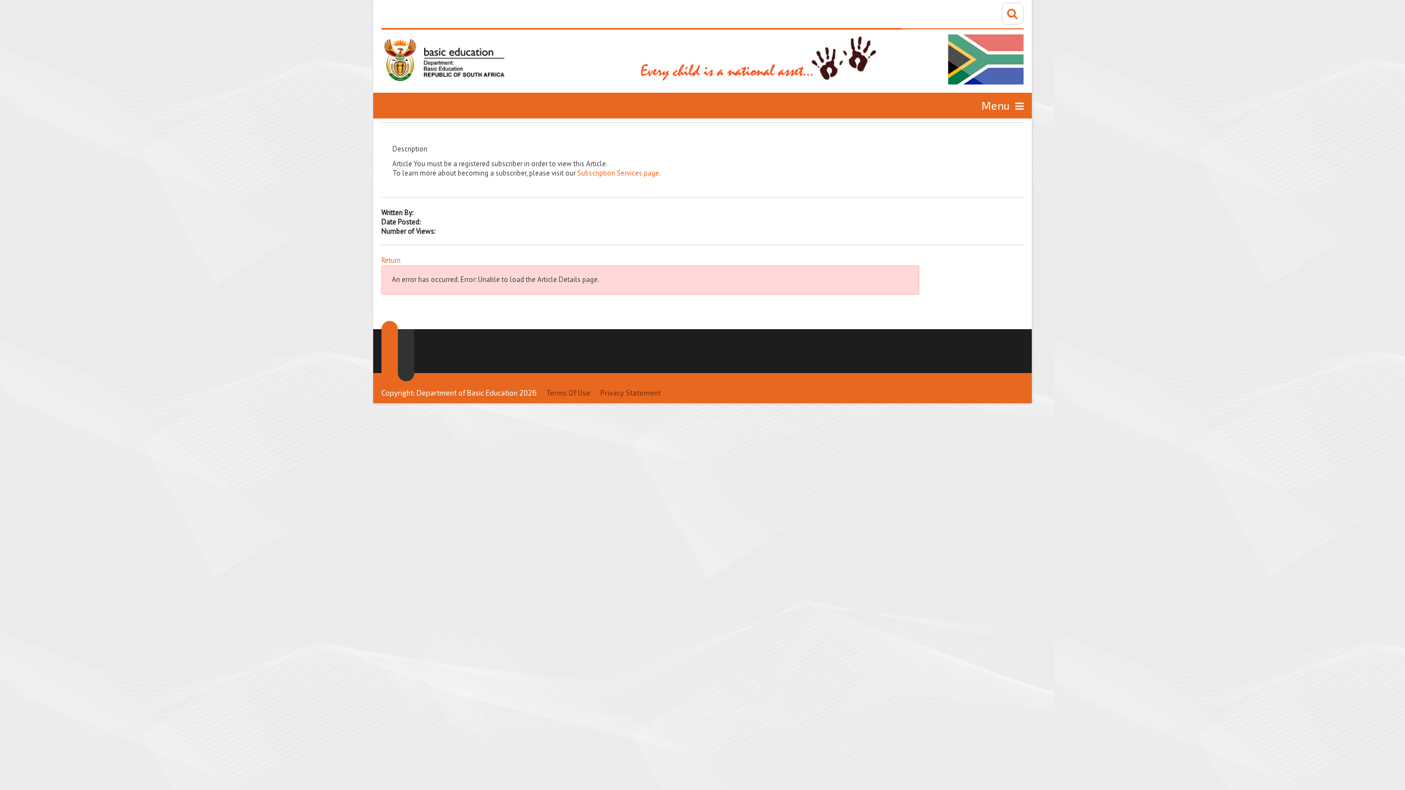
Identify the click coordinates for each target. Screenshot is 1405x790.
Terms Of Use (569, 392)
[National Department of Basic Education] (702, 56)
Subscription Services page (618, 173)
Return (391, 260)
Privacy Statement (630, 392)
